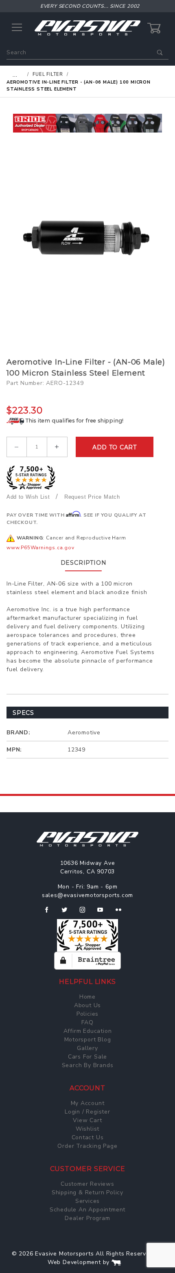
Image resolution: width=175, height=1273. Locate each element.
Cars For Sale (87, 1057)
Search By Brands (88, 1065)
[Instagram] (85, 913)
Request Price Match (92, 497)
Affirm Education (87, 1031)
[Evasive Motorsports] (87, 27)
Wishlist (87, 1129)
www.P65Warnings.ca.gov (40, 547)
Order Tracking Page (87, 1146)
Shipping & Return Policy (87, 1192)
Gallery (87, 1048)
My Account (88, 1103)
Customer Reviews (87, 1184)
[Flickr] (122, 913)
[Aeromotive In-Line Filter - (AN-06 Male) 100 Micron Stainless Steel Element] (87, 235)
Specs (23, 712)
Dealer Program (87, 1218)
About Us (87, 1005)
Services (87, 1201)
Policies (87, 1014)
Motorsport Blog (87, 1039)
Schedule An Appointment (87, 1209)
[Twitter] (67, 913)
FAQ (87, 1022)
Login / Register (87, 1112)
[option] (87, 123)
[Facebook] (50, 913)
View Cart (87, 1120)
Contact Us (88, 1137)
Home (87, 997)
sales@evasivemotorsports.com (87, 895)
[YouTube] (103, 913)
